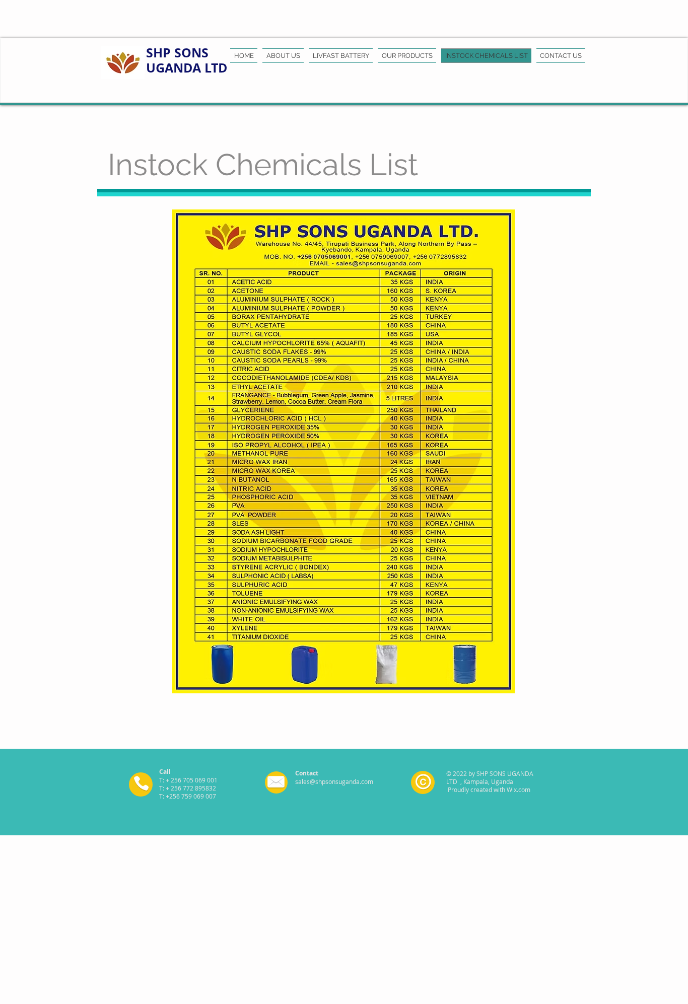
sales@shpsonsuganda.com (334, 781)
